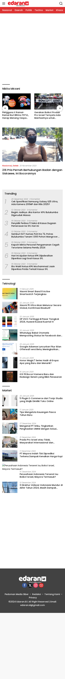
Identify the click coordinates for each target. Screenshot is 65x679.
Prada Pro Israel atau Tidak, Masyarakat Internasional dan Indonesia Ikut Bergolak (36, 441)
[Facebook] (24, 585)
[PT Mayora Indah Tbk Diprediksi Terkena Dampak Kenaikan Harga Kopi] (9, 455)
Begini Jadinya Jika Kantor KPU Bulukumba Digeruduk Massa (34, 213)
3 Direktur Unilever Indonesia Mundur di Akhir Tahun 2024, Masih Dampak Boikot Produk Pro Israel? (41, 486)
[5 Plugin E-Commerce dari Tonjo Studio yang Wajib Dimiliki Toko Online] (9, 400)
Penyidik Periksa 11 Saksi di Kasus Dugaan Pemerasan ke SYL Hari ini (33, 224)
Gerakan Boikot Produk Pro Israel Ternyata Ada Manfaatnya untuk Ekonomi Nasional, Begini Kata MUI (47, 115)
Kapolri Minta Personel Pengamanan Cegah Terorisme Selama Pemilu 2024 (35, 246)
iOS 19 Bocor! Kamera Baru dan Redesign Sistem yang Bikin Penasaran (41, 375)
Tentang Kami (52, 594)
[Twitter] (30, 585)
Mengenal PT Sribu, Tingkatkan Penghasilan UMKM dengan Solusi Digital (38, 427)
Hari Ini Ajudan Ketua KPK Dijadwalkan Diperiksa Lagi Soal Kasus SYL (32, 257)
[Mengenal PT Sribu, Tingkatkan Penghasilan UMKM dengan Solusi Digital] (9, 428)
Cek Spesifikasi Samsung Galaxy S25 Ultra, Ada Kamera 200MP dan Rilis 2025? (34, 203)
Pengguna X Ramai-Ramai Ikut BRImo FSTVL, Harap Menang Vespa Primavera (15, 115)
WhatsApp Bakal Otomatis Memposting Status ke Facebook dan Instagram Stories (40, 334)
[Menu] (4, 3)
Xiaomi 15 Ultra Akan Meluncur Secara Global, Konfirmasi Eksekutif (40, 306)
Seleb (15, 165)
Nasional (7, 165)
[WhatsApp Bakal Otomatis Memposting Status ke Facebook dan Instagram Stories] (9, 335)
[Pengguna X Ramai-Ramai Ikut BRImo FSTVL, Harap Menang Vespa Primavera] (16, 101)
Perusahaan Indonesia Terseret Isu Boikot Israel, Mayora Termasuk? (39, 475)
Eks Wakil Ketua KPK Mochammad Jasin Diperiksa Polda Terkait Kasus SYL (33, 268)
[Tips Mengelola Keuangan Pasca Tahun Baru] (9, 414)
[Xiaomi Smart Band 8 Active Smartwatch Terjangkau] (9, 293)
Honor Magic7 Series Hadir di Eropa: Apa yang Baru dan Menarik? (39, 362)
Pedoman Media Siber (17, 594)
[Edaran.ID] (18, 3)
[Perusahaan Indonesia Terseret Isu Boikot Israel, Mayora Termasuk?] (32, 467)
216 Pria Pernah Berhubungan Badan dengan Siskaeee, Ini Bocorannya (32, 171)
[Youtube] (41, 585)
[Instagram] (35, 585)
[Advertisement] (32, 49)
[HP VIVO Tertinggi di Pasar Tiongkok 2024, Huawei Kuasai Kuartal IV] (9, 321)
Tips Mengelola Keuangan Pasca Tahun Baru (38, 413)
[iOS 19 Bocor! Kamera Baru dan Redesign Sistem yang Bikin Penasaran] (9, 376)
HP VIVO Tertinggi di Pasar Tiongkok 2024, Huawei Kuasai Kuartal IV (39, 320)
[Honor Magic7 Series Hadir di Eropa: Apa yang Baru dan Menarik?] (9, 362)
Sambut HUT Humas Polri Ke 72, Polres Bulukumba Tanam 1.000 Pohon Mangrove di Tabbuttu (35, 235)
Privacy (33, 597)
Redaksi (36, 594)
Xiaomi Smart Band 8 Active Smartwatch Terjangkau (35, 293)
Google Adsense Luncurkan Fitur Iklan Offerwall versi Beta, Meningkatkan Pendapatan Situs (40, 348)
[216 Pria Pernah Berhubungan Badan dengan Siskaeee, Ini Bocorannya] (32, 145)
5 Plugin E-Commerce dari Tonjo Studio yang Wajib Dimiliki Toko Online (41, 399)
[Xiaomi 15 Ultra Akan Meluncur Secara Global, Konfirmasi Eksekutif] (9, 307)
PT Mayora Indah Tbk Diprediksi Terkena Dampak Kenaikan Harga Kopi (41, 455)
